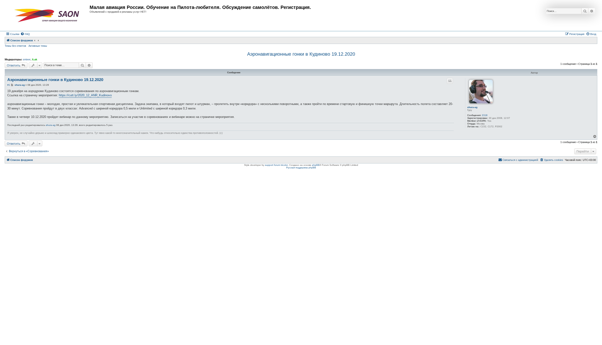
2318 (484, 115)
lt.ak (34, 59)
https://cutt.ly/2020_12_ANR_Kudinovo (85, 95)
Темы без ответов (15, 45)
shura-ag (472, 107)
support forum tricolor (276, 165)
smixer (27, 59)
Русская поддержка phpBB (301, 167)
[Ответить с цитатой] (450, 81)
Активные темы (37, 45)
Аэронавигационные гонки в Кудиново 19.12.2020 (301, 54)
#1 (8, 85)
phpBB (316, 165)
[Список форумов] (48, 15)
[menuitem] (25, 34)
